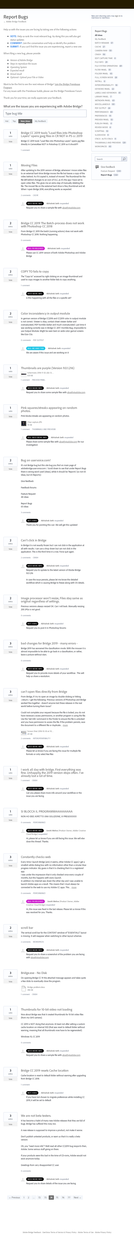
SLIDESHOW (100, 135)
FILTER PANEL (101, 69)
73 (45, 1197)
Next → (77, 1197)
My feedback (40, 121)
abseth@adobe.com (71, 207)
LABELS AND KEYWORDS (106, 92)
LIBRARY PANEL (102, 96)
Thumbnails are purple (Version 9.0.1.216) (47, 368)
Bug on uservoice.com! (36, 460)
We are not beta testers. (36, 1116)
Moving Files (29, 165)
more (65, 725)
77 (69, 1197)
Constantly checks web (36, 857)
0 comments (26, 240)
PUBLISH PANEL (102, 123)
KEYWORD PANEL (102, 89)
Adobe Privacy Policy (103, 1232)
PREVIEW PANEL (38, 380)
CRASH (35, 557)
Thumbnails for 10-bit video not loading (46, 1009)
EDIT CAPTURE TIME (104, 58)
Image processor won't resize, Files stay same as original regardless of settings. (52, 599)
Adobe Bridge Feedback (32, 1232)
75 (57, 1197)
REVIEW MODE (101, 127)
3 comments (26, 512)
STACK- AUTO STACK (104, 138)
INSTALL (98, 81)
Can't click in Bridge (33, 540)
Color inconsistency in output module (45, 313)
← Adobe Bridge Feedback (14, 21)
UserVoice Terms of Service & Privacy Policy (59, 1232)
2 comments (26, 195)
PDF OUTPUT (38, 340)
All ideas (98, 35)
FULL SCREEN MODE (104, 77)
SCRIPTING (99, 131)
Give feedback (108, 166)
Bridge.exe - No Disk (34, 973)
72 (39, 1197)
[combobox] (109, 159)
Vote (10, 141)
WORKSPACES (38, 942)
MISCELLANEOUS (102, 104)
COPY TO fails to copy (35, 271)
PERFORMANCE (39, 822)
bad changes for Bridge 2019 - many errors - (49, 643)
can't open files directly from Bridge (44, 692)
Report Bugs (107, 174)
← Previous (14, 1197)
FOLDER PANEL (101, 73)
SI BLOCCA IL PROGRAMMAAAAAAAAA (47, 811)
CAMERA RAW (101, 50)
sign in (117, 16)
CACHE (35, 195)
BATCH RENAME (102, 42)
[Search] (124, 159)
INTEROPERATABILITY (41, 738)
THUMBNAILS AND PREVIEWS (44, 429)
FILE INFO (99, 62)
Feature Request (108, 171)
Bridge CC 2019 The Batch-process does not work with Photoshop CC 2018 (52, 224)
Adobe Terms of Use (86, 1232)
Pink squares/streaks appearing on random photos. (49, 409)
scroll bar (27, 928)
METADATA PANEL (102, 100)
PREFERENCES (101, 115)
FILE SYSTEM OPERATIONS (106, 66)
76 (63, 1197)
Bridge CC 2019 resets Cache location (45, 1070)
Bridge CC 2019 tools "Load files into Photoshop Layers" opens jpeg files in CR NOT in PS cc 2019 (52, 134)
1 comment (25, 150)
